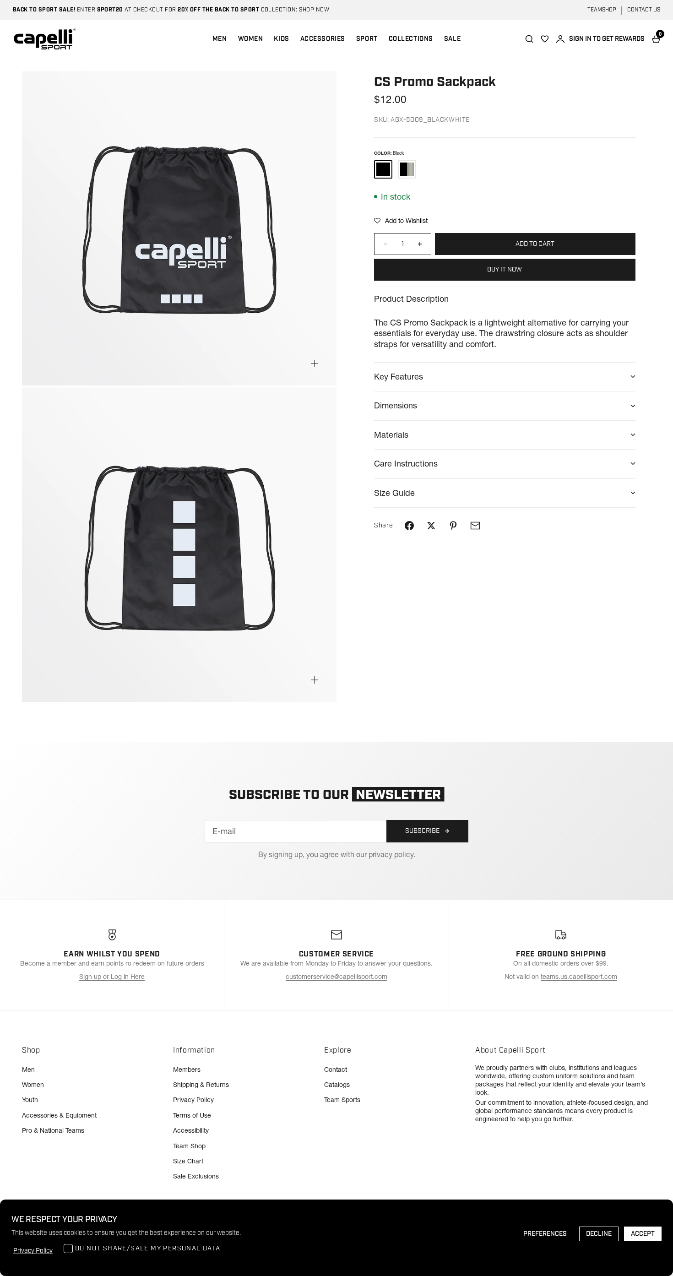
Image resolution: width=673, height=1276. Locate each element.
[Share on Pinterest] (453, 525)
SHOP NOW (314, 9)
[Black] (383, 169)
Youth (30, 1100)
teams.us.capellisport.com (579, 976)
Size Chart (188, 1161)
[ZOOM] (314, 363)
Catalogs (337, 1085)
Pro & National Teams (53, 1130)
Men (28, 1069)
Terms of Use (192, 1115)
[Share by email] (475, 525)
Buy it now (504, 270)
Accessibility (191, 1130)
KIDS (281, 39)
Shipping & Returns (201, 1085)
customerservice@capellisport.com (336, 976)
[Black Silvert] (407, 169)
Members (187, 1069)
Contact (335, 1069)
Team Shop (189, 1146)
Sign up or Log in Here (112, 976)
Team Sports (342, 1100)
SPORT (367, 39)
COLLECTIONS (411, 39)
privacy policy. (392, 854)
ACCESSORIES (322, 39)
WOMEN (250, 39)
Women (33, 1085)
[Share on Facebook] (409, 525)
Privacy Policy (193, 1100)
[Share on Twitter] (431, 525)
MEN (219, 39)
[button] (401, 220)
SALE (452, 39)
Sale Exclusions (196, 1176)
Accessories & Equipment (59, 1115)
